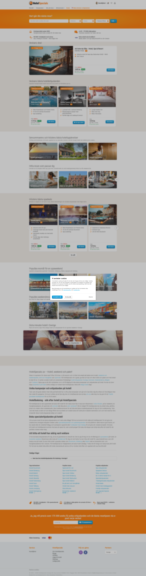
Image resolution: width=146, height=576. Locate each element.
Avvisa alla (68, 297)
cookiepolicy (77, 290)
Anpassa (91, 297)
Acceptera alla (57, 297)
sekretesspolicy (67, 290)
